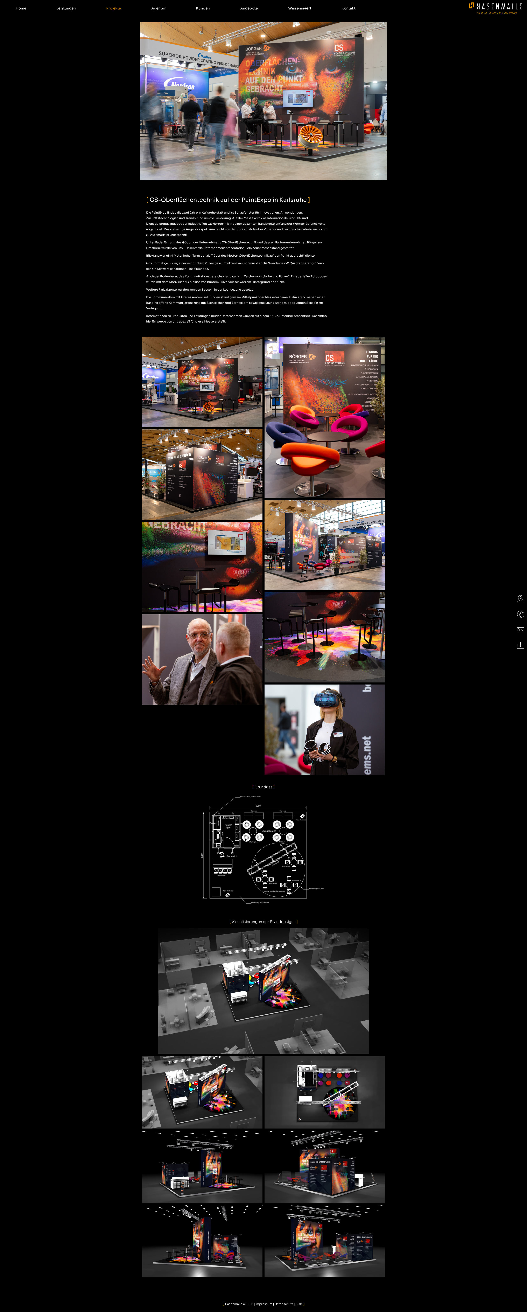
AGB (298, 1304)
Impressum (263, 1304)
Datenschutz (284, 1304)
